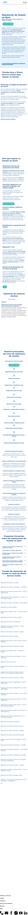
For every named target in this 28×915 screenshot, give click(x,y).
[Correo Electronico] (6, 913)
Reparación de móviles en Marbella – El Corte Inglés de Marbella (13, 694)
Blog (1, 908)
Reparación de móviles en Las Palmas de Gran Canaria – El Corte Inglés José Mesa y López (12, 672)
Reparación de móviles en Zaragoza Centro (11, 775)
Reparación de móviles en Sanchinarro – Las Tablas (13, 745)
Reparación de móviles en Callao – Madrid (11, 617)
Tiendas (2, 898)
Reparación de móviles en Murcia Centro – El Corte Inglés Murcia (13, 699)
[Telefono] (1, 913)
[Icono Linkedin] (25, 913)
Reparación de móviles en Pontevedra (10, 721)
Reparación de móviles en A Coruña (9, 582)
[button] (14, 326)
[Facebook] (11, 913)
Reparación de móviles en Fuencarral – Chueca (12, 646)
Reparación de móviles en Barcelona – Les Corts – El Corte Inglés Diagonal (14, 597)
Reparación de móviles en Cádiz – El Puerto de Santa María (14, 612)
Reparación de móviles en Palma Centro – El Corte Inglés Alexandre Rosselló (13, 705)
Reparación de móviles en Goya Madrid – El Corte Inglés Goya (13, 657)
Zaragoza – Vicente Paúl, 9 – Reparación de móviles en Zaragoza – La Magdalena (13, 780)
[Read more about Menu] (23, 2)
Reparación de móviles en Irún (8, 662)
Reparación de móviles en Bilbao (9, 607)
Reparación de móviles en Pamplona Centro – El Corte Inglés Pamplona (12, 716)
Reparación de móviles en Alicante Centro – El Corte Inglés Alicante (14, 592)
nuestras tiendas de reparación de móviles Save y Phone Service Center (13, 31)
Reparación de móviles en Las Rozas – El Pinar (12, 677)
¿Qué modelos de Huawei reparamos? (11, 550)
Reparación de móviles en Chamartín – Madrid (12, 631)
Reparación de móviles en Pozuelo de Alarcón (12, 726)
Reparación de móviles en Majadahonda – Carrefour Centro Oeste (13, 682)
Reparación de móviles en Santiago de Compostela (13, 755)
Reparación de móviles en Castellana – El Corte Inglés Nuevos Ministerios (12, 626)
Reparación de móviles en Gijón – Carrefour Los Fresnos (12, 651)
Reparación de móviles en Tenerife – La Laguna (12, 765)
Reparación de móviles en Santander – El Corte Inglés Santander (14, 750)
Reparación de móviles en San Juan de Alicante (12, 734)
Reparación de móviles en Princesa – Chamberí (12, 730)
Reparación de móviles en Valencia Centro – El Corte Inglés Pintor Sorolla (14, 770)
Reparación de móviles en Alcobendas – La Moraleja (13, 587)
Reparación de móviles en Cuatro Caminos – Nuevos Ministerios (14, 641)
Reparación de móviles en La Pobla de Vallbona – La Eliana (14, 667)
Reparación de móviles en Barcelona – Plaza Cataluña (14, 602)
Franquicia (2, 900)
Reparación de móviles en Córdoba (9, 636)
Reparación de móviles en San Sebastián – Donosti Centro (13, 740)
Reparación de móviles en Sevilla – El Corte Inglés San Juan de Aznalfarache (13, 760)
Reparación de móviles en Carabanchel (10, 621)
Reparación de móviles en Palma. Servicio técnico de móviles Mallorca (14, 711)
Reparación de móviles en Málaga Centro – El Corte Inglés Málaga (13, 688)
